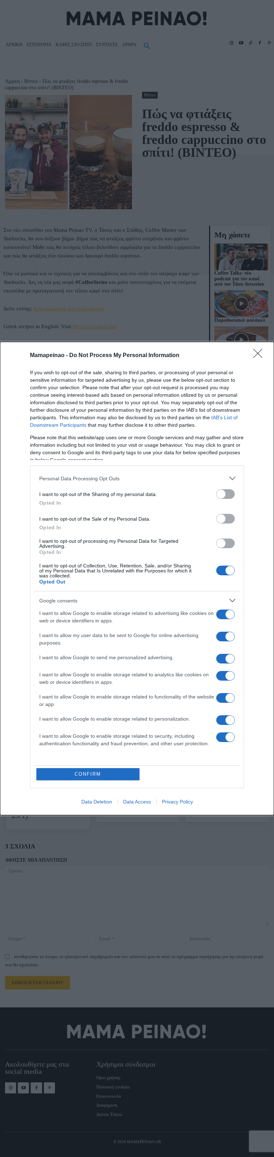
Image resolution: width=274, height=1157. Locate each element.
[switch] (225, 494)
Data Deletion (96, 802)
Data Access (137, 802)
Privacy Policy (177, 802)
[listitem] (137, 478)
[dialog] (137, 578)
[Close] (260, 355)
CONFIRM (88, 774)
